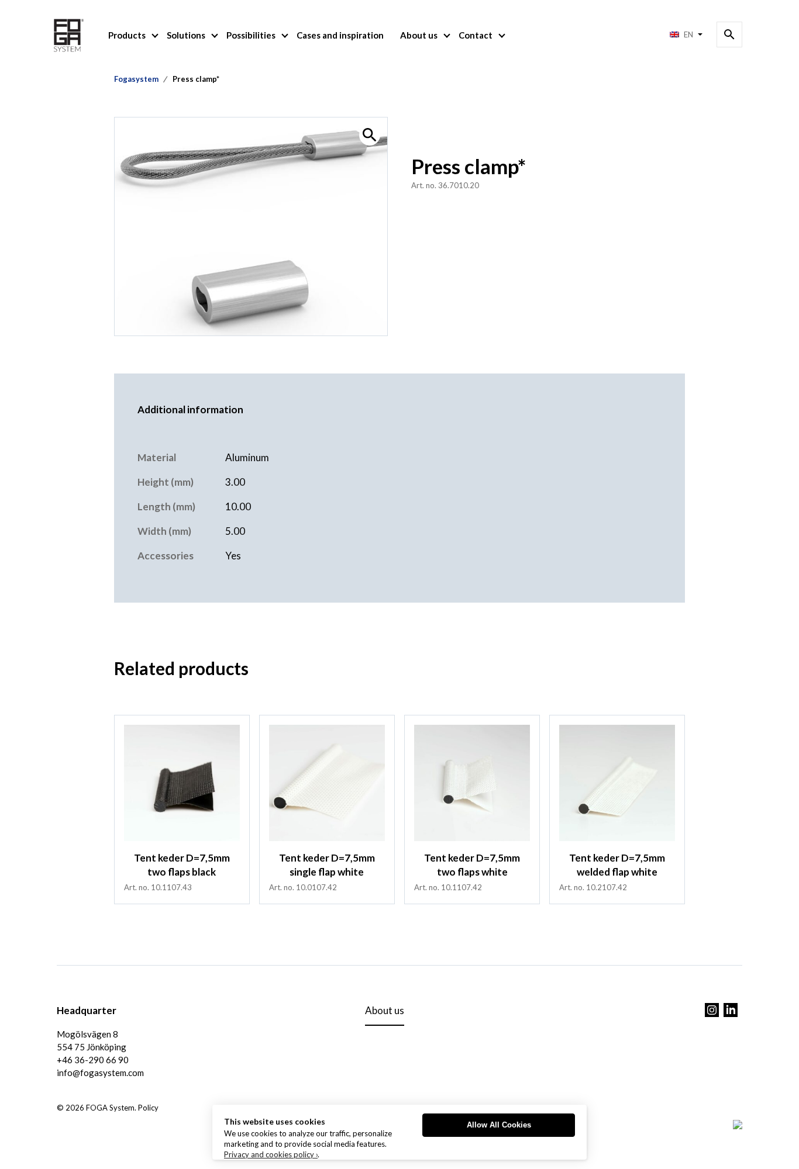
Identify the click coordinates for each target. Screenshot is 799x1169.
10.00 (238, 506)
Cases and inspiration (340, 35)
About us (419, 35)
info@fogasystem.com (100, 1072)
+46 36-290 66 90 (93, 1059)
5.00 (235, 531)
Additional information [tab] (190, 409)
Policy (148, 1107)
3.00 (235, 482)
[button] (369, 135)
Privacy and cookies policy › (271, 1154)
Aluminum (247, 457)
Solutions (186, 35)
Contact (476, 35)
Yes (233, 555)
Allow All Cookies (499, 1124)
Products (127, 35)
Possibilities (250, 35)
